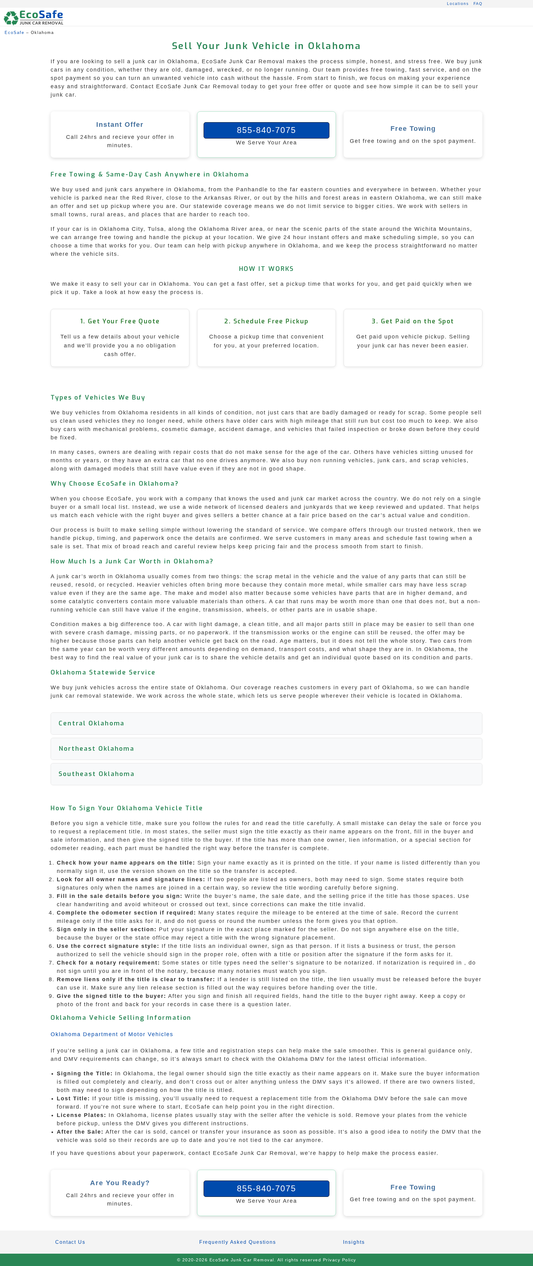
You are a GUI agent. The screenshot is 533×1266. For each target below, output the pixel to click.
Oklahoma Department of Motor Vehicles (112, 1034)
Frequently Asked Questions (237, 1242)
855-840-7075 (266, 130)
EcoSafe (14, 32)
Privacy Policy (339, 1259)
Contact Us (70, 1242)
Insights (354, 1242)
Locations (458, 4)
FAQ (477, 4)
